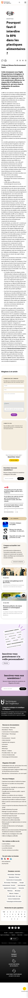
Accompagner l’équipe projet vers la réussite (13, 813)
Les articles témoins (7, 848)
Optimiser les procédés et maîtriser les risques (14, 781)
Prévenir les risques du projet (9, 815)
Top (4, 912)
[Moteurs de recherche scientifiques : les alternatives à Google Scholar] (5, 531)
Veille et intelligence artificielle (10, 836)
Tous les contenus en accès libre (10, 850)
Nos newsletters (6, 861)
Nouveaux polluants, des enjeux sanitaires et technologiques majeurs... (12, 607)
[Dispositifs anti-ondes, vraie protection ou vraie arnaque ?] (5, 537)
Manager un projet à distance (9, 811)
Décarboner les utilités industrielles (11, 820)
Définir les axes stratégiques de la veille (12, 834)
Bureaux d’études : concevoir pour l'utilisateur (14, 797)
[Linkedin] (11, 859)
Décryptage (9, 18)
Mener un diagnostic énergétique (10, 818)
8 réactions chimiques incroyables (15, 524)
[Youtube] (8, 859)
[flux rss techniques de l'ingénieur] (26, 60)
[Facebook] (2, 859)
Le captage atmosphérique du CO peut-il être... (13, 581)
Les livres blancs (6, 844)
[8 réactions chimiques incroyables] (5, 524)
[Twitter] (5, 859)
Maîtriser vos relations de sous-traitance (12, 795)
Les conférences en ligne (8, 846)
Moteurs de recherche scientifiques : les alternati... (17, 530)
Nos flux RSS (5, 863)
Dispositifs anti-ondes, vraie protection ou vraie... (17, 537)
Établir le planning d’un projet (10, 809)
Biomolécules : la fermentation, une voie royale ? (14, 773)
